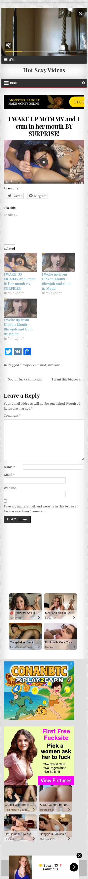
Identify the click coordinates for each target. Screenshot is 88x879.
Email (9, 474)
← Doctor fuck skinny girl (23, 379)
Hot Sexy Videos (44, 70)
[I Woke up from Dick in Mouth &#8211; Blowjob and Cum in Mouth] (58, 262)
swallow (53, 365)
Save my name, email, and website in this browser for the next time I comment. (41, 509)
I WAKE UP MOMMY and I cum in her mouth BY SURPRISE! (44, 126)
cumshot (39, 365)
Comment (12, 415)
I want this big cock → (68, 379)
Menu (12, 59)
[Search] (83, 83)
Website (10, 488)
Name (9, 467)
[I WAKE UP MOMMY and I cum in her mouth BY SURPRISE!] (20, 262)
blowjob (26, 365)
